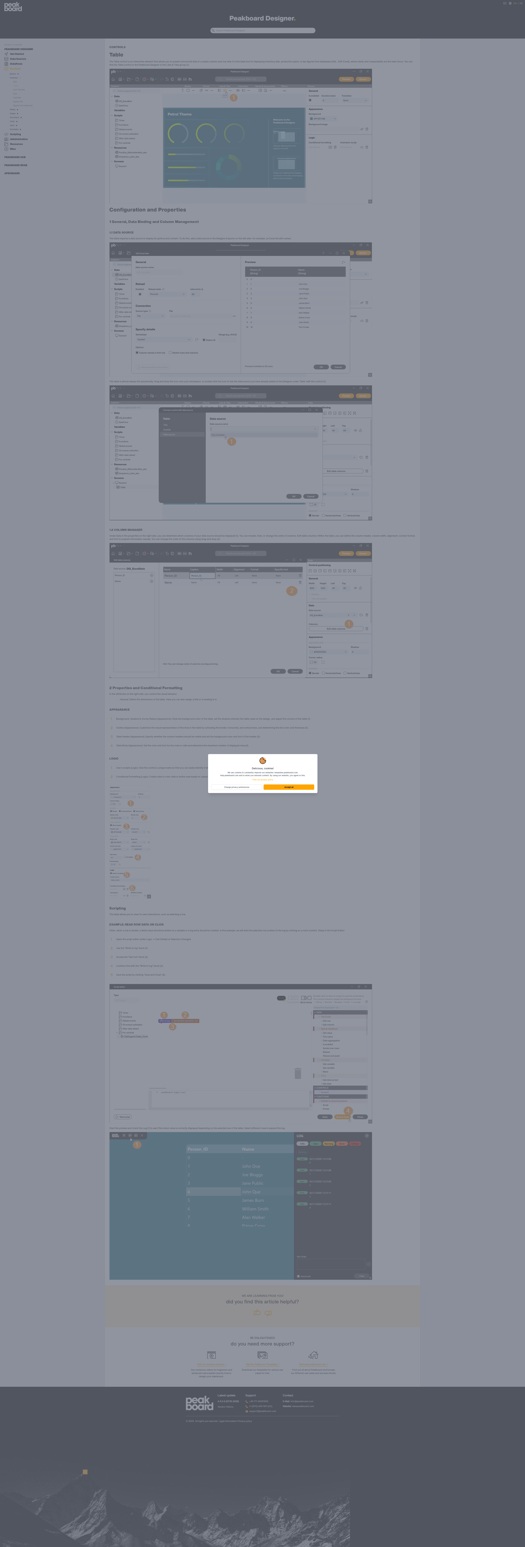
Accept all (289, 787)
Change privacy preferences (236, 787)
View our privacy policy (262, 779)
